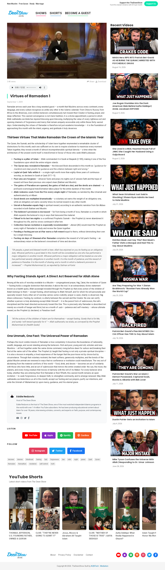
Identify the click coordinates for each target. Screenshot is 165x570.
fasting (38, 459)
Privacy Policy (64, 555)
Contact (89, 555)
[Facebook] (28, 418)
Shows (41, 13)
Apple (50, 435)
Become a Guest (78, 13)
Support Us (151, 4)
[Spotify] (131, 555)
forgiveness (54, 459)
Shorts (56, 13)
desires (20, 459)
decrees (11, 459)
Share (91, 82)
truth (52, 464)
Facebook (77, 451)
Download (102, 82)
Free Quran (23, 4)
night (76, 459)
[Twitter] (25, 418)
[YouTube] (17, 418)
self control (44, 464)
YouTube (33, 435)
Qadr (90, 459)
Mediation (104, 566)
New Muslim (12, 4)
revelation (32, 464)
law (63, 459)
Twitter (59, 451)
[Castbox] (137, 555)
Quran (97, 459)
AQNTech (95, 566)
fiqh (46, 459)
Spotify (67, 435)
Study (32, 4)
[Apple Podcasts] (124, 555)
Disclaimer (78, 555)
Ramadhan (22, 464)
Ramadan (11, 464)
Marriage (40, 4)
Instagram (40, 451)
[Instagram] (21, 418)
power (83, 459)
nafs (69, 459)
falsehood (29, 459)
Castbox (85, 435)
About (53, 555)
